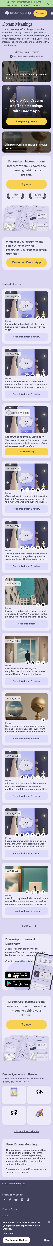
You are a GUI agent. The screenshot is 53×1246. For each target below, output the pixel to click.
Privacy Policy (9, 1209)
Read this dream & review (26, 336)
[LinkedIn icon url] (4, 1199)
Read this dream (26, 623)
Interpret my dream (26, 121)
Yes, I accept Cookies (16, 1240)
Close (47, 1240)
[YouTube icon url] (16, 1199)
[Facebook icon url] (10, 1199)
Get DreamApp (26, 451)
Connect (36, 5)
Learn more (9, 1233)
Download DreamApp (26, 262)
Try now (40, 13)
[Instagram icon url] (22, 1199)
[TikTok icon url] (28, 1199)
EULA (5, 1215)
